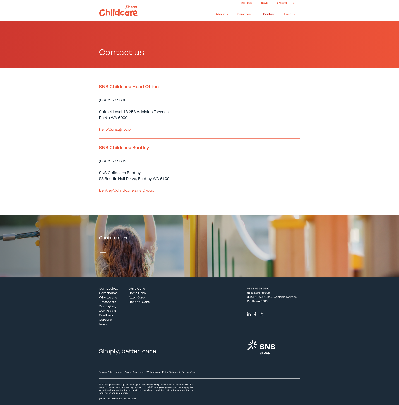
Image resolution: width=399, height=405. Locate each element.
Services (244, 14)
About (220, 14)
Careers (282, 3)
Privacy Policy (106, 372)
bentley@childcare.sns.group (126, 191)
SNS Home (246, 3)
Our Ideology (108, 288)
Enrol (288, 14)
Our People (107, 311)
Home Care (137, 293)
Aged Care (137, 297)
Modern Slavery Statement (130, 372)
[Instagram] (261, 314)
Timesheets (107, 302)
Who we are (108, 297)
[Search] (294, 3)
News (264, 3)
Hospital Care (139, 302)
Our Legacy (107, 306)
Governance (108, 293)
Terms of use (189, 372)
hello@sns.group (115, 130)
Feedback (106, 315)
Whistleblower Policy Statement (163, 372)
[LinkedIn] (249, 314)
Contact (269, 14)
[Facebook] (255, 314)
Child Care (137, 288)
